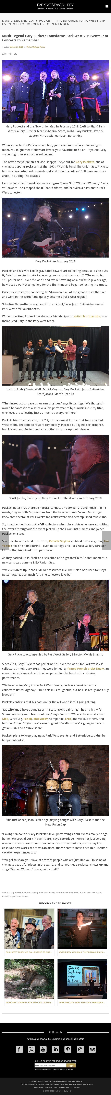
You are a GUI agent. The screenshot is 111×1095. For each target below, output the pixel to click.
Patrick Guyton (59, 541)
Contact (48, 1087)
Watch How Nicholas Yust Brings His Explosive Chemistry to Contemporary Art (83, 952)
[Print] (17, 54)
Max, (5, 719)
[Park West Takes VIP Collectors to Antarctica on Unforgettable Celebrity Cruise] (29, 929)
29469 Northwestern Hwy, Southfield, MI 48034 (74, 1084)
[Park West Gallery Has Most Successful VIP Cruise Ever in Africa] (29, 979)
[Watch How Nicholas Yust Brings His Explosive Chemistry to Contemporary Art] (82, 929)
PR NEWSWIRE (34, 1081)
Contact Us (51, 8)
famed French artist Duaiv (85, 668)
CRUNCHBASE (58, 1081)
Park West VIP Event (91, 892)
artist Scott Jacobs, (87, 316)
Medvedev (40, 719)
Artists (41, 8)
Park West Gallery (30, 892)
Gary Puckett (15, 892)
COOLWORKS (46, 1081)
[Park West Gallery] (55, 6)
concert (5, 892)
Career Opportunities (63, 1087)
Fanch (27, 719)
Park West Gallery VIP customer (53, 892)
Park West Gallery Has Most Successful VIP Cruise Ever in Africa (30, 1003)
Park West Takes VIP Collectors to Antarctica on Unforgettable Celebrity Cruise (30, 952)
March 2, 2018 (16, 47)
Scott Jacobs (22, 896)
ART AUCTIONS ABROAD (73, 1081)
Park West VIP (75, 892)
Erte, (68, 719)
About (36, 1087)
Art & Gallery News (36, 47)
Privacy (77, 1087)
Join (71, 1066)
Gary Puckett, (85, 162)
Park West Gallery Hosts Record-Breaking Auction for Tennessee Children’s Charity (83, 1003)
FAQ (41, 1087)
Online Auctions (66, 8)
